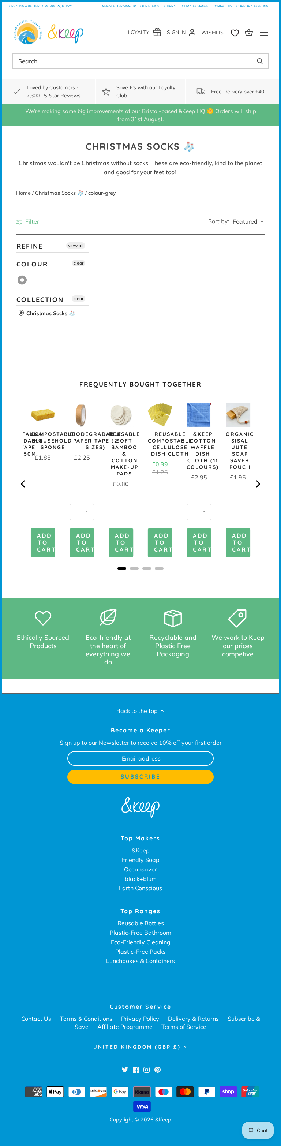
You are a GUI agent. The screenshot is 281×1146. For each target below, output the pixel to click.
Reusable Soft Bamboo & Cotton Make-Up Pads (124, 454)
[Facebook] (136, 1069)
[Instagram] (146, 1069)
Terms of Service (183, 1026)
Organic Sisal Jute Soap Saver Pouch (240, 450)
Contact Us (222, 6)
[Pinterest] (157, 1069)
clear (78, 262)
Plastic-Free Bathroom (140, 932)
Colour (32, 264)
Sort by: (218, 221)
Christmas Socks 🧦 (50, 313)
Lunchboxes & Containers (140, 960)
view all (75, 245)
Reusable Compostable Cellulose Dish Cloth (170, 444)
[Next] (257, 484)
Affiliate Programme (125, 1026)
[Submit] (259, 61)
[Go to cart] (249, 32)
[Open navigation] (264, 33)
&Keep (141, 850)
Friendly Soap (141, 859)
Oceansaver (140, 869)
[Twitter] (125, 1069)
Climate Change (195, 6)
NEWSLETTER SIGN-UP (119, 6)
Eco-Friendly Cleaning (141, 942)
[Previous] (23, 484)
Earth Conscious (140, 888)
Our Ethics (149, 6)
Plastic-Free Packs (140, 951)
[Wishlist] (222, 32)
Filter (31, 221)
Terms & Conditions (86, 1018)
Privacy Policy (140, 1018)
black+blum (141, 878)
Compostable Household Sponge (53, 441)
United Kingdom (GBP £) (137, 1047)
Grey (22, 280)
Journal (170, 6)
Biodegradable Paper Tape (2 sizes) (95, 441)
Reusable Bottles (140, 923)
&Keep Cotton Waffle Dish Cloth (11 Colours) (203, 450)
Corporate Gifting (252, 6)
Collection (40, 299)
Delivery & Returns (193, 1018)
